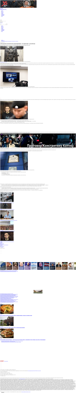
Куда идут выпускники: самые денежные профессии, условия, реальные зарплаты (9, 296)
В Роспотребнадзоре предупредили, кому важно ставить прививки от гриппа (8, 297)
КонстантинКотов (2, 243)
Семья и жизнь (1, 326)
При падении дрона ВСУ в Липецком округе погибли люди (7, 300)
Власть (1, 202)
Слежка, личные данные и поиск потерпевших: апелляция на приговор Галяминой (8, 220)
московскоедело (1, 244)
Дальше (1, 303)
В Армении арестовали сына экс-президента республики (6, 293)
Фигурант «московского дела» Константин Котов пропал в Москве (7, 241)
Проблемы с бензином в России (3, 9)
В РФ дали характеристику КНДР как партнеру (5, 298)
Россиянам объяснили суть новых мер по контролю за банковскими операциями (9, 301)
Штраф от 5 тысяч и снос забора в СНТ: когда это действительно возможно (12, 327)
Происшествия (1, 230)
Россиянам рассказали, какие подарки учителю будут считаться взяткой (8, 271)
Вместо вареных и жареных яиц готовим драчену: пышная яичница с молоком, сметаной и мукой (16, 315)
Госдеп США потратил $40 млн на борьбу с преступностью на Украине (8, 294)
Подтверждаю (2, 392)
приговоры (1, 245)
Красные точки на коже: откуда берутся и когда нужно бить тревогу (8, 341)
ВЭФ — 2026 (1, 8)
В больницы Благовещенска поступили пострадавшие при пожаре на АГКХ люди (9, 299)
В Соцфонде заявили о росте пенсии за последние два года (6, 302)
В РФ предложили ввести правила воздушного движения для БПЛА (7, 295)
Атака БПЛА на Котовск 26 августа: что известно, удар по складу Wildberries (8, 270)
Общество (1, 338)
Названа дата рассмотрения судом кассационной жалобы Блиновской (7, 209)
